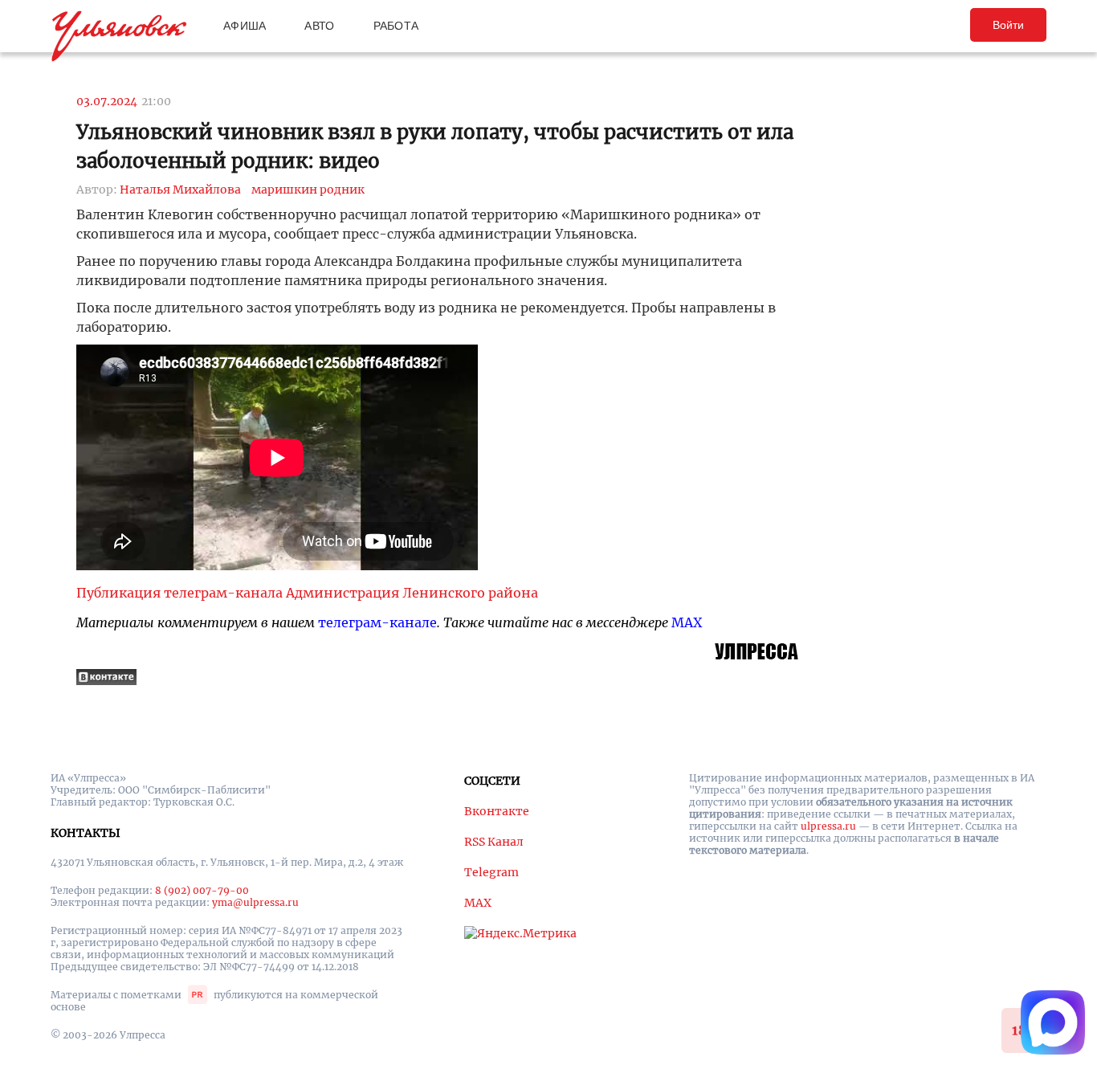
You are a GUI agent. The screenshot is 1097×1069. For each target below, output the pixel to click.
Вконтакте (496, 811)
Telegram (491, 872)
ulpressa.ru (828, 826)
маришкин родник (308, 189)
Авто (319, 25)
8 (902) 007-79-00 (202, 890)
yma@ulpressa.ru (255, 902)
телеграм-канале (377, 622)
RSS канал (494, 841)
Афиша (244, 25)
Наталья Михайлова (180, 189)
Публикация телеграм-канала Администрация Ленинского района (307, 593)
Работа (396, 25)
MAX (686, 622)
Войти (1008, 24)
